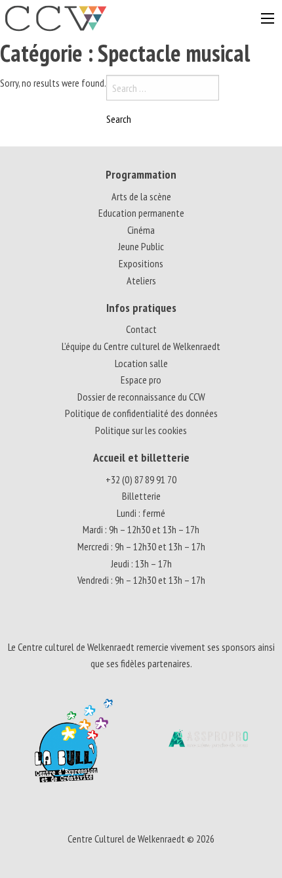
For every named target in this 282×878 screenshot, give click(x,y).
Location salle (141, 363)
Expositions (141, 263)
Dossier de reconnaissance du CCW (141, 396)
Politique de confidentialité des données (141, 413)
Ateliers (141, 280)
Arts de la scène (141, 196)
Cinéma (141, 229)
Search (118, 119)
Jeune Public (141, 246)
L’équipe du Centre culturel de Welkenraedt (141, 346)
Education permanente (141, 212)
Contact (141, 329)
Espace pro (141, 379)
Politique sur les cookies (141, 430)
